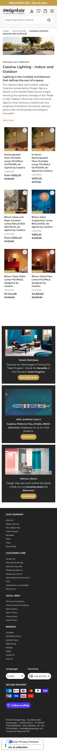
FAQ (8, 581)
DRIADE (9, 648)
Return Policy (11, 612)
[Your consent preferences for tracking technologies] (6, 745)
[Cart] (45, 11)
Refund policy (12, 609)
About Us (10, 520)
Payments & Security (14, 562)
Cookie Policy (11, 620)
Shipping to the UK (14, 574)
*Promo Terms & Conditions (17, 605)
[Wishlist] (38, 11)
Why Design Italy (13, 528)
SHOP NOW (28, 437)
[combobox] (28, 20)
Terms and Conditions (15, 601)
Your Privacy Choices (25, 741)
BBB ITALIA (11, 644)
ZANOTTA (10, 655)
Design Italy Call (12, 524)
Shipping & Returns (14, 570)
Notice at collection (16, 747)
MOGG (8, 651)
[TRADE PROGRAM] (28, 343)
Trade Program (12, 531)
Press (8, 543)
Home (6, 31)
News (8, 539)
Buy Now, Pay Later (14, 566)
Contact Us (10, 559)
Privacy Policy (12, 616)
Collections (19, 31)
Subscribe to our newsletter (17, 585)
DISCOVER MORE (28, 377)
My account (11, 589)
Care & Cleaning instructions (18, 578)
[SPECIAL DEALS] (28, 461)
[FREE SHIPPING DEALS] (28, 402)
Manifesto (10, 535)
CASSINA (10, 632)
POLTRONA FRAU (13, 636)
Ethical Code (11, 546)
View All (9, 659)
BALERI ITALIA (12, 640)
